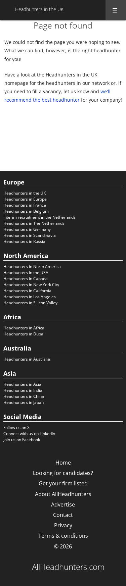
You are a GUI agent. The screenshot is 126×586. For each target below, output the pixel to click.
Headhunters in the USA (25, 272)
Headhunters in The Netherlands (34, 223)
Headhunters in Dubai (23, 334)
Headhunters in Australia (26, 359)
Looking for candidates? (63, 473)
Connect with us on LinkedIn (29, 433)
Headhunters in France (24, 205)
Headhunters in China (23, 396)
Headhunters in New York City (31, 284)
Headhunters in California (27, 291)
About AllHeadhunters (63, 494)
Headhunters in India (22, 390)
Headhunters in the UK (24, 193)
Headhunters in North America (32, 266)
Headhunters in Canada (25, 278)
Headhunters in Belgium (26, 211)
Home (63, 462)
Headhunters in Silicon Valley (30, 303)
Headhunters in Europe (25, 199)
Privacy (63, 525)
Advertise (63, 504)
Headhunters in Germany (27, 229)
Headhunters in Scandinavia (29, 235)
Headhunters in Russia (24, 241)
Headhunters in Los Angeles (29, 297)
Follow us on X (16, 427)
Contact (63, 515)
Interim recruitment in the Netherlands (39, 217)
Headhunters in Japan (23, 402)
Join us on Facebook (21, 439)
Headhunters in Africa (23, 328)
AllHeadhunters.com (68, 567)
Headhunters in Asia (22, 384)
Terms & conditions (63, 535)
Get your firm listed (63, 483)
